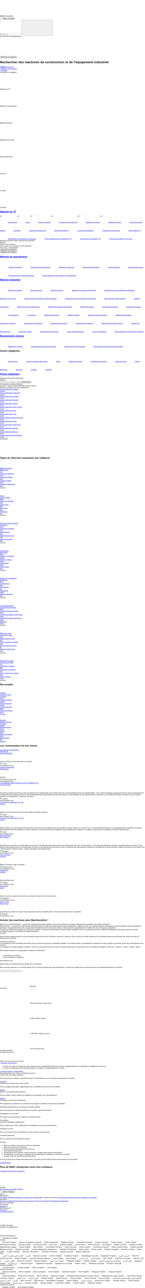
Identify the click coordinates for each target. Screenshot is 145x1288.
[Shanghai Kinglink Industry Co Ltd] (38, 1176)
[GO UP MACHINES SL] (83, 1181)
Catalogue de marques (89, 1197)
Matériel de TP (8, 211)
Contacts (20, 1189)
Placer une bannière (42, 1201)
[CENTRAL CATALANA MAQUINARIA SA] (7, 1181)
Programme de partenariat (59, 1201)
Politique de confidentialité (33, 1197)
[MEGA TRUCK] (22, 1181)
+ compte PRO (18, 1071)
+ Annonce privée (6, 1071)
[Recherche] (37, 28)
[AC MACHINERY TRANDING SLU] (83, 1176)
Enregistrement (5, 1163)
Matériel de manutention (13, 256)
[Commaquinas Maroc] (53, 1176)
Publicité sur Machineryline (9, 1201)
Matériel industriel (10, 279)
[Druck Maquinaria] (114, 1181)
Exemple (3, 1081)
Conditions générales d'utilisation (11, 1197)
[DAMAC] (22, 1176)
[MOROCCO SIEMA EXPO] (7, 1176)
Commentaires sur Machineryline (68, 1197)
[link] (72, 242)
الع (1, 1194)
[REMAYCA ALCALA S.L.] (68, 1181)
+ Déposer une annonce (8, 1063)
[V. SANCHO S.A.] (38, 1181)
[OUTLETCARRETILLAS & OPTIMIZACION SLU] (129, 1176)
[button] (72, 46)
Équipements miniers (12, 336)
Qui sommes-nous (6, 1189)
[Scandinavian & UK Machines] (68, 1176)
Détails (2, 1090)
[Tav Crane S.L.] (22, 1185)
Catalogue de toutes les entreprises (12, 1171)
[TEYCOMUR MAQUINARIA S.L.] (98, 1176)
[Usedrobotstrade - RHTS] (129, 1181)
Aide (14, 1189)
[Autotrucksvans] (53, 1181)
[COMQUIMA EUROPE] (114, 1176)
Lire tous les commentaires (9, 750)
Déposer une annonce (8, 250)
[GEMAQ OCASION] (98, 1181)
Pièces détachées (10, 374)
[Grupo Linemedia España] (7, 1185)
